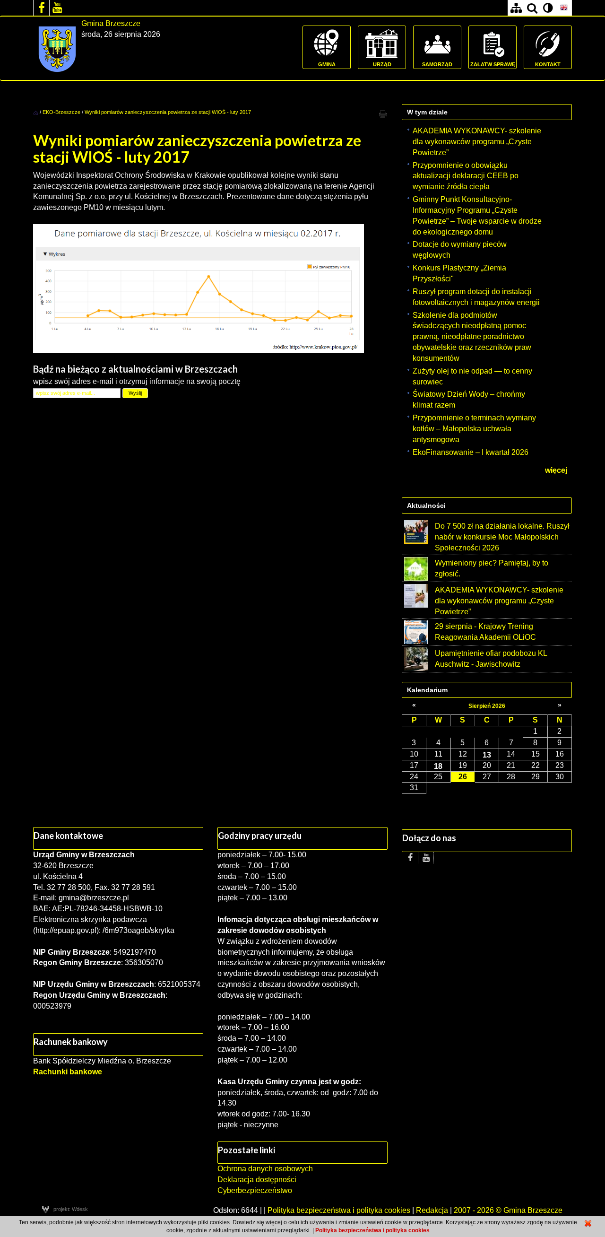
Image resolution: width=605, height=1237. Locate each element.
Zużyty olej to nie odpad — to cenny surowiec (472, 376)
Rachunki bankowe (67, 1072)
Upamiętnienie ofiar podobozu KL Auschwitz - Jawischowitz (491, 658)
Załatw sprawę (492, 64)
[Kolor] (548, 8)
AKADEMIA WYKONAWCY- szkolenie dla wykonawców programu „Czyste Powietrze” (477, 142)
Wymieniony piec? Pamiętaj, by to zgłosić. (491, 568)
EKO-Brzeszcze (61, 112)
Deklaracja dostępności (256, 1180)
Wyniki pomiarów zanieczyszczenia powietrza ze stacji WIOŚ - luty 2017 (168, 112)
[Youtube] (57, 8)
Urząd (382, 64)
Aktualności (426, 505)
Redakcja (432, 1210)
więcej (556, 470)
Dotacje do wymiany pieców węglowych (460, 249)
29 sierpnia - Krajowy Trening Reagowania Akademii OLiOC (485, 631)
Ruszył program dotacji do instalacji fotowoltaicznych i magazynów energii (476, 296)
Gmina (327, 64)
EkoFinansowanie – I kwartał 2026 (470, 452)
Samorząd (437, 64)
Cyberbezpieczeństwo (254, 1190)
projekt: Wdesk (70, 1209)
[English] (564, 8)
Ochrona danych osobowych (265, 1169)
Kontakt (548, 64)
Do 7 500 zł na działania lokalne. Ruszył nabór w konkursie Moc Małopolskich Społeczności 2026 (502, 537)
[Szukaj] (532, 8)
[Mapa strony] (516, 8)
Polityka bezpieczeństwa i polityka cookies (339, 1210)
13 (487, 754)
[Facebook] (41, 8)
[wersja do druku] (383, 113)
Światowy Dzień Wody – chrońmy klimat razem (469, 399)
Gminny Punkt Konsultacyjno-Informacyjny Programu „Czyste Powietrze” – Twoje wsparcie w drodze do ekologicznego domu (477, 215)
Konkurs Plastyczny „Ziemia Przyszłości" (459, 273)
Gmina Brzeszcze (110, 23)
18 (438, 766)
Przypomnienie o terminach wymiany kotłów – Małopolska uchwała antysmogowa (474, 429)
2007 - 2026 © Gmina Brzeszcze (508, 1210)
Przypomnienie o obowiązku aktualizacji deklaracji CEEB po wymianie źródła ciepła (466, 176)
